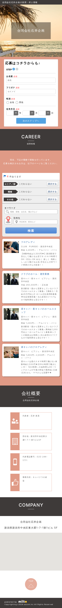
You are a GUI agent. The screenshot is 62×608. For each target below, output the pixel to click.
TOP (31, 581)
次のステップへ (31, 120)
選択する (52, 184)
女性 (12, 102)
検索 (31, 230)
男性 (21, 102)
